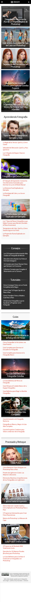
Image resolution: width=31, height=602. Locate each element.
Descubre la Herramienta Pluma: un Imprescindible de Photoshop (15, 21)
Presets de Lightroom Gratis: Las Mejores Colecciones (13, 474)
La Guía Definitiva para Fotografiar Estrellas (15, 374)
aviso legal (6, 580)
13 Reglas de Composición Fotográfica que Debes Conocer (15, 175)
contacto (25, 580)
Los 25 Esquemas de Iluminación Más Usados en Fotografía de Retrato (16, 254)
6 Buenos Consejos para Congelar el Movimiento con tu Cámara (15, 270)
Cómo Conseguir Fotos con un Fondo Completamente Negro (15, 286)
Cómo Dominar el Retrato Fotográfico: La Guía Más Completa (15, 412)
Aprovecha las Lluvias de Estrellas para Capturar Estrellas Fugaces (15, 85)
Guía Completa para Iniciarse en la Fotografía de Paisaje (15, 336)
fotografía (24, 579)
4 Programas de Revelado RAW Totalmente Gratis (13, 547)
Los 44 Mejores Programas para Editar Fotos (15, 461)
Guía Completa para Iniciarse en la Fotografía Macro (14, 354)
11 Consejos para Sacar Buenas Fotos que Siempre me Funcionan (15, 265)
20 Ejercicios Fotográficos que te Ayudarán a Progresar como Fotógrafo (13, 303)
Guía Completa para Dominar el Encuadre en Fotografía (13, 349)
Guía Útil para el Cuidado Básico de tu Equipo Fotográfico (15, 387)
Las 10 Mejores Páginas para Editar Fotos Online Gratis (15, 540)
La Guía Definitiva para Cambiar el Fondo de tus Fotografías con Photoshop (14, 559)
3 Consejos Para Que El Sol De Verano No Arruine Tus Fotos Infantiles (15, 107)
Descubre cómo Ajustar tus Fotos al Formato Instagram (15, 260)
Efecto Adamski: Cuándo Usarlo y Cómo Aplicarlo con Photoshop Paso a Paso (15, 508)
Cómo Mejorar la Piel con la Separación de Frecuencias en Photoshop (15, 64)
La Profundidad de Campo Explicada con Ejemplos (15, 215)
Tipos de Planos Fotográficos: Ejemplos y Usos (15, 136)
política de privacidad (16, 580)
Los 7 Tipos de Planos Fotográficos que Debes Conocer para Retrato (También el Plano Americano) (15, 223)
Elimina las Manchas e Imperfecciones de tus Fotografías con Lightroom (15, 479)
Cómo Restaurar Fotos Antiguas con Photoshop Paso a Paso (14, 468)
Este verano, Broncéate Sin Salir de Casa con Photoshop (16, 44)
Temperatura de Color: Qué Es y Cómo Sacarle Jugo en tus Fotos (15, 229)
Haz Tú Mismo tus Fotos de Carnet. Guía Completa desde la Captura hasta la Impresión (15, 499)
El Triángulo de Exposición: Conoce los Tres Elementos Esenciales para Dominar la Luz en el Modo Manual (15, 183)
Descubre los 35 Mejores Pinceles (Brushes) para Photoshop (13, 552)
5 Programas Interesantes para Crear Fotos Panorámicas (15, 514)
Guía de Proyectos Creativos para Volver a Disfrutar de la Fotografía (13, 431)
